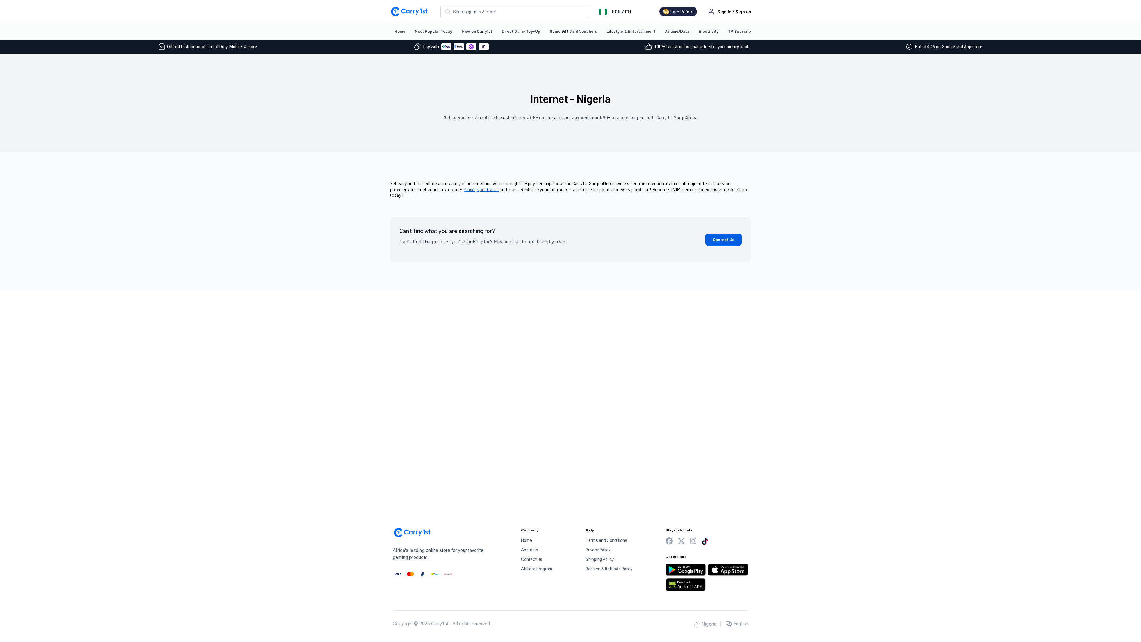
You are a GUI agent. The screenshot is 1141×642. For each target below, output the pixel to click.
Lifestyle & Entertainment (630, 31)
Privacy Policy (598, 549)
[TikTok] (704, 541)
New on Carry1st (477, 31)
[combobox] (515, 11)
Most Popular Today (433, 31)
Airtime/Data (677, 31)
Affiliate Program (536, 569)
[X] (681, 541)
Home (400, 31)
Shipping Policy (600, 559)
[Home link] (409, 11)
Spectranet (488, 189)
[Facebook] (669, 541)
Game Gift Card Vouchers (573, 31)
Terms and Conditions (606, 540)
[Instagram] (693, 541)
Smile (469, 189)
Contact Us (723, 239)
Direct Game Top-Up (521, 31)
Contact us (531, 559)
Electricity (708, 31)
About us (529, 549)
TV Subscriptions (744, 31)
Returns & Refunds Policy (609, 569)
